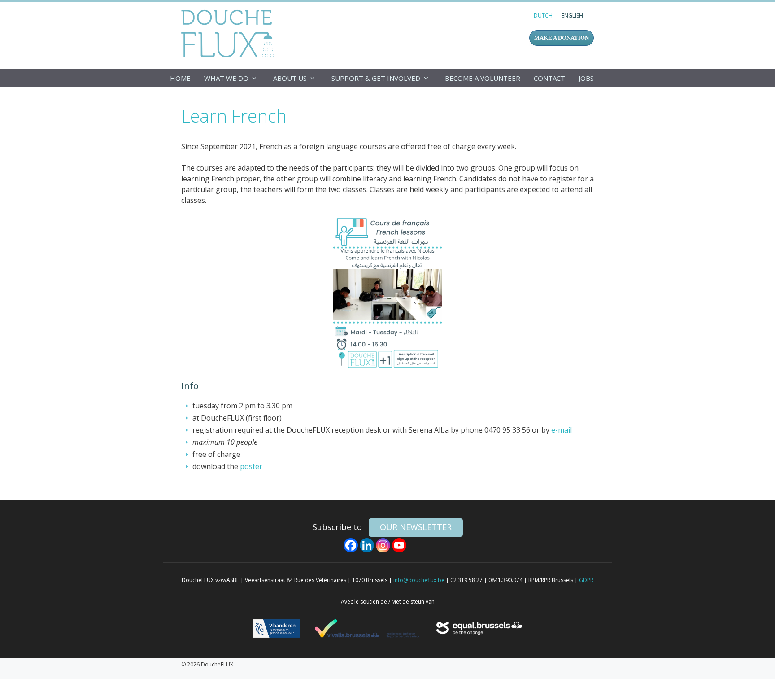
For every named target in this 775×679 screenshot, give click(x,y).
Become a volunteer (482, 78)
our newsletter (416, 526)
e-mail (561, 430)
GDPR (586, 580)
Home (180, 78)
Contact (549, 78)
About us (290, 78)
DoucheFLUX (229, 33)
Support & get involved (375, 78)
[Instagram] (383, 545)
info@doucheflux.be (418, 580)
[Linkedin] (367, 545)
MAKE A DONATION (561, 38)
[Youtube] (399, 545)
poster (251, 466)
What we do (226, 78)
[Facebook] (351, 545)
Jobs (586, 78)
